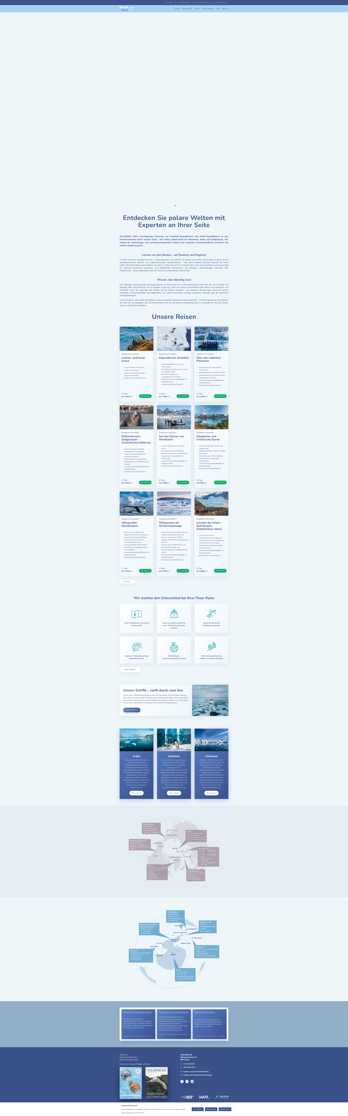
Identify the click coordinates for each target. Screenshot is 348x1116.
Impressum (124, 1055)
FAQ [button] (217, 9)
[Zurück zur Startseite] (126, 8)
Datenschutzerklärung (127, 1113)
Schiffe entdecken (132, 710)
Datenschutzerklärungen (128, 1057)
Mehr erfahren (130, 669)
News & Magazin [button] (208, 9)
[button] (221, 1036)
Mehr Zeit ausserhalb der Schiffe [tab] (175, 205)
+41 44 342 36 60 (184, 2)
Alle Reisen (127, 581)
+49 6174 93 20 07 (202, 2)
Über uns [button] (225, 9)
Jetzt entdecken (145, 396)
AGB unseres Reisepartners (129, 1060)
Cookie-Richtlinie (139, 1113)
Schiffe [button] (197, 9)
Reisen (177, 9)
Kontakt (170, 2)
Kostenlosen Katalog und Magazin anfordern (135, 1064)
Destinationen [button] (187, 9)
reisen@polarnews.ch (221, 2)
